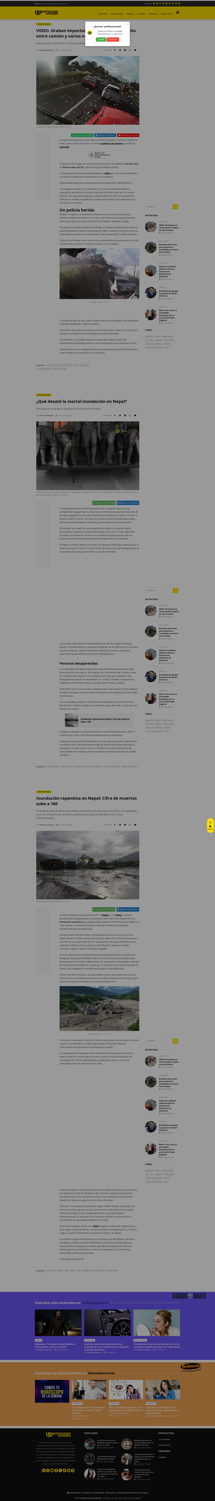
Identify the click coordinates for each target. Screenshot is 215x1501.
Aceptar (101, 39)
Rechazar (113, 39)
